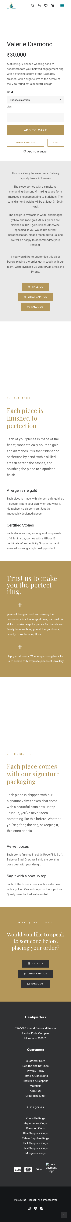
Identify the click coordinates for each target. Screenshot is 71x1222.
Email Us (37, 307)
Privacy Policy (35, 1071)
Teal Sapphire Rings (35, 1148)
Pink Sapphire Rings (35, 1143)
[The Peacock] (11, 5)
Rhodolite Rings (35, 1118)
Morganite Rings (36, 1153)
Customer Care (35, 1061)
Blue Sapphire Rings (35, 1133)
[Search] (31, 5)
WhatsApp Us (25, 142)
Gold (10, 92)
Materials (35, 1086)
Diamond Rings (35, 1128)
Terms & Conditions (35, 1076)
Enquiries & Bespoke (35, 1081)
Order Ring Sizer (35, 1095)
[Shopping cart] (51, 5)
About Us (35, 1091)
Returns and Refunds (36, 1066)
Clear (9, 106)
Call (56, 142)
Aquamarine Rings (35, 1123)
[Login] (37, 5)
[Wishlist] (44, 5)
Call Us (37, 287)
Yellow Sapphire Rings (35, 1138)
